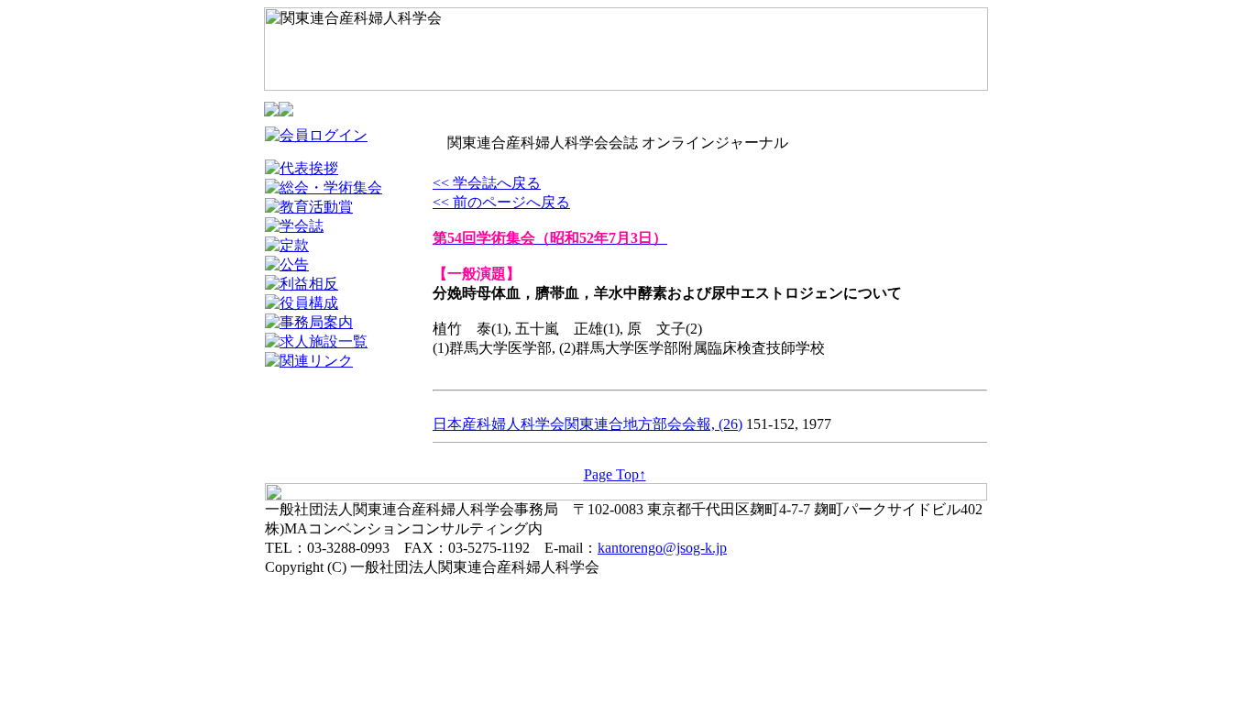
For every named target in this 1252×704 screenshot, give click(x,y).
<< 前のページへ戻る (501, 202)
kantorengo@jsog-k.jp (662, 548)
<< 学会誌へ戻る (487, 183)
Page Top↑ (615, 474)
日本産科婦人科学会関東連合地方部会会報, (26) (587, 424)
